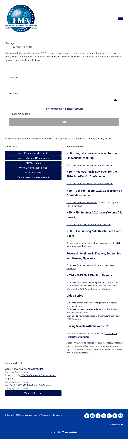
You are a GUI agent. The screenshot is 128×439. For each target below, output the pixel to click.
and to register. (105, 165)
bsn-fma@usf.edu (55, 56)
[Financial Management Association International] (21, 31)
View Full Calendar (33, 393)
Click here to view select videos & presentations (88, 316)
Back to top (115, 425)
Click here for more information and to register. (89, 183)
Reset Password (75, 109)
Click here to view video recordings (83, 302)
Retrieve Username (54, 109)
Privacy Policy (104, 138)
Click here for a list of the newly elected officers (89, 282)
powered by (56, 432)
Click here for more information (81, 165)
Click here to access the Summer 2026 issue (88, 224)
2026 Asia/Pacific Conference (36, 385)
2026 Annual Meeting (32, 369)
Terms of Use (85, 138)
